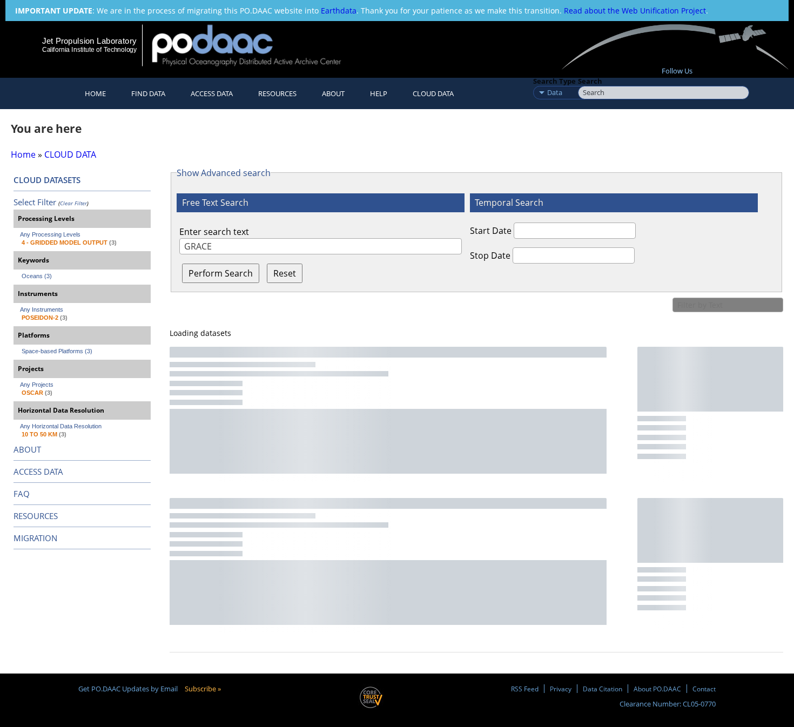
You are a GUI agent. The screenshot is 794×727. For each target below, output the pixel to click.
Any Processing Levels (50, 234)
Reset (284, 273)
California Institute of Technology (89, 49)
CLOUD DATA (433, 93)
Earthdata (338, 10)
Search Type (554, 81)
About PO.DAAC (657, 688)
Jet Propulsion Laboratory (89, 40)
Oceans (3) (37, 276)
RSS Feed (525, 688)
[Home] (256, 45)
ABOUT (27, 449)
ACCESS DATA (38, 471)
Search (590, 81)
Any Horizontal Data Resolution (61, 426)
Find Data (148, 93)
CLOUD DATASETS (47, 179)
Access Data (212, 93)
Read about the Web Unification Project (635, 10)
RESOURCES (277, 93)
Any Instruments (41, 309)
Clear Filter (73, 203)
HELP (378, 93)
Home (95, 93)
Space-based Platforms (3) (57, 351)
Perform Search (221, 273)
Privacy (560, 688)
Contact (704, 688)
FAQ (22, 493)
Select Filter (35, 202)
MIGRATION (35, 538)
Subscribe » (203, 689)
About (333, 93)
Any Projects (36, 384)
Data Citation (602, 688)
